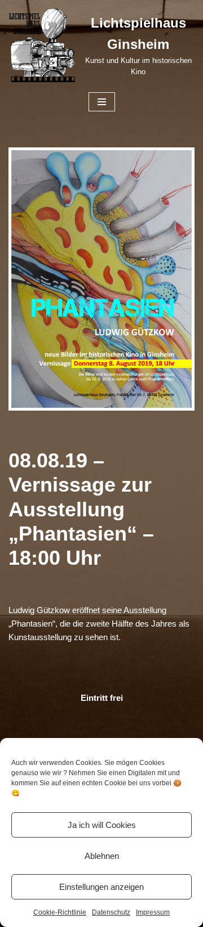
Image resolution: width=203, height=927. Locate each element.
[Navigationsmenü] (102, 101)
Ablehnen (102, 856)
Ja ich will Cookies (102, 825)
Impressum (153, 912)
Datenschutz (111, 912)
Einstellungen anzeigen (101, 887)
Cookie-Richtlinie (59, 912)
